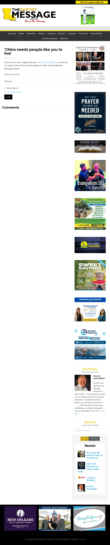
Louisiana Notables (90, 479)
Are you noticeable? (99, 377)
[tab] (85, 439)
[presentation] (85, 439)
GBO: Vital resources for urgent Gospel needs (88, 468)
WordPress (75, 539)
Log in (82, 539)
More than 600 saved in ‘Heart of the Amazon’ (94, 455)
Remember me (12, 88)
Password (8, 81)
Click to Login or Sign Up (91, 2)
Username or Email (11, 74)
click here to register (48, 62)
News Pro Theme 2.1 (46, 539)
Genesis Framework (63, 539)
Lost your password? (12, 92)
